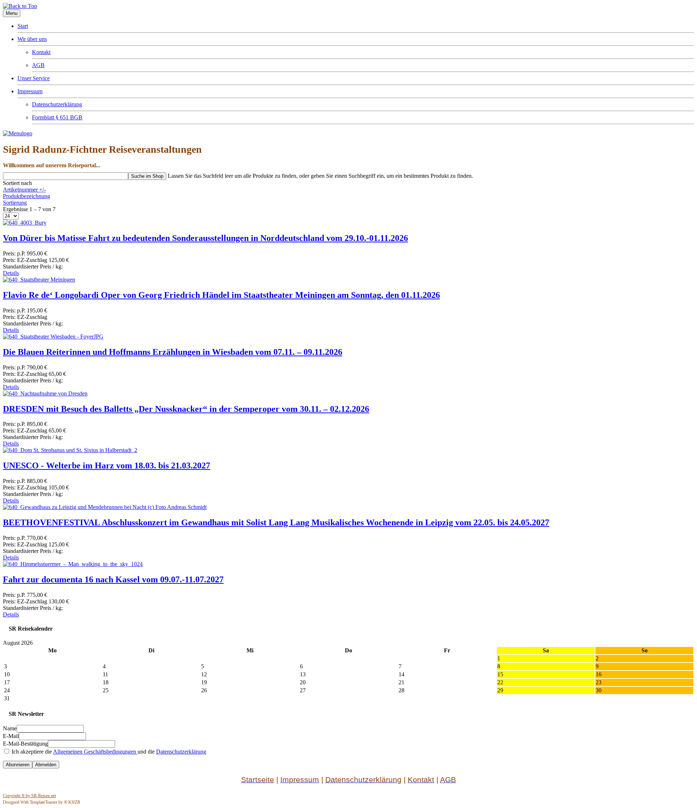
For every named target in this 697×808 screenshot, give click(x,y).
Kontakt (41, 52)
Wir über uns (32, 39)
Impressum (29, 91)
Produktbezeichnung (26, 196)
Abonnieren (17, 764)
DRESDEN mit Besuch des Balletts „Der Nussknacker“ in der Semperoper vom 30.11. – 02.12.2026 (186, 409)
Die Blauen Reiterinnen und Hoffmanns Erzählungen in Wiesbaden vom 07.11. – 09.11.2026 (172, 352)
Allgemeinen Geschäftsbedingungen (95, 751)
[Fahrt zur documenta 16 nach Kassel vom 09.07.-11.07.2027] (73, 564)
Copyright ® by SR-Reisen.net (29, 795)
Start (22, 26)
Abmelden (45, 764)
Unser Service (33, 78)
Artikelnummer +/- (24, 189)
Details (11, 273)
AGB (38, 65)
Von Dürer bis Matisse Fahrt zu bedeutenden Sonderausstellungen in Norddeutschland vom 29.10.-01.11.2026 (205, 238)
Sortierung (15, 203)
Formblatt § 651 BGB (57, 117)
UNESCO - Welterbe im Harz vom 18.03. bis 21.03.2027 (106, 465)
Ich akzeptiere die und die (108, 751)
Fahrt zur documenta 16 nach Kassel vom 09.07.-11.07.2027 (113, 579)
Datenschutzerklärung (57, 104)
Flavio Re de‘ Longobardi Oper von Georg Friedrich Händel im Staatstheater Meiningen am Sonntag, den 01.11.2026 (221, 295)
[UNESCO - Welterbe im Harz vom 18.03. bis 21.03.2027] (70, 450)
